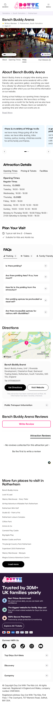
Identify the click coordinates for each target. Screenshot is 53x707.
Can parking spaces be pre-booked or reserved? (24, 300)
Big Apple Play (8, 535)
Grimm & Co (7, 526)
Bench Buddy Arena (10, 490)
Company (9, 675)
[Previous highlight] (4, 151)
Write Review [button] (26, 424)
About (4, 60)
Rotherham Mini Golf (10, 508)
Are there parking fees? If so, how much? (22, 276)
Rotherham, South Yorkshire (31, 23)
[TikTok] (22, 646)
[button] (26, 451)
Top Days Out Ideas (14, 655)
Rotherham (32, 13)
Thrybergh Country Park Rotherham (16, 544)
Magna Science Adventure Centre (15, 557)
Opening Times (15, 60)
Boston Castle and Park (11, 539)
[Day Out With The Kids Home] (26, 5)
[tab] (10, 171)
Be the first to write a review (26, 451)
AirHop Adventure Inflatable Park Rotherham (20, 504)
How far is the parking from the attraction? (21, 288)
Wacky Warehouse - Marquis (13, 553)
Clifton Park (7, 521)
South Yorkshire (19, 13)
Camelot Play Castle (10, 530)
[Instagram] (31, 646)
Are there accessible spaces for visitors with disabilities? (21, 312)
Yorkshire (6, 13)
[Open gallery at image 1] (26, 43)
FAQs (24, 60)
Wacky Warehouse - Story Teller (15, 499)
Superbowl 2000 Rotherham (13, 548)
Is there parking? (14, 266)
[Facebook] (4, 646)
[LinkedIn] (13, 646)
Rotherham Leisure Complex (13, 517)
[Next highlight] (48, 151)
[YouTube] (40, 646)
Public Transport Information (18, 405)
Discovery (9, 665)
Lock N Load (7, 495)
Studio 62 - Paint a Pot (11, 513)
